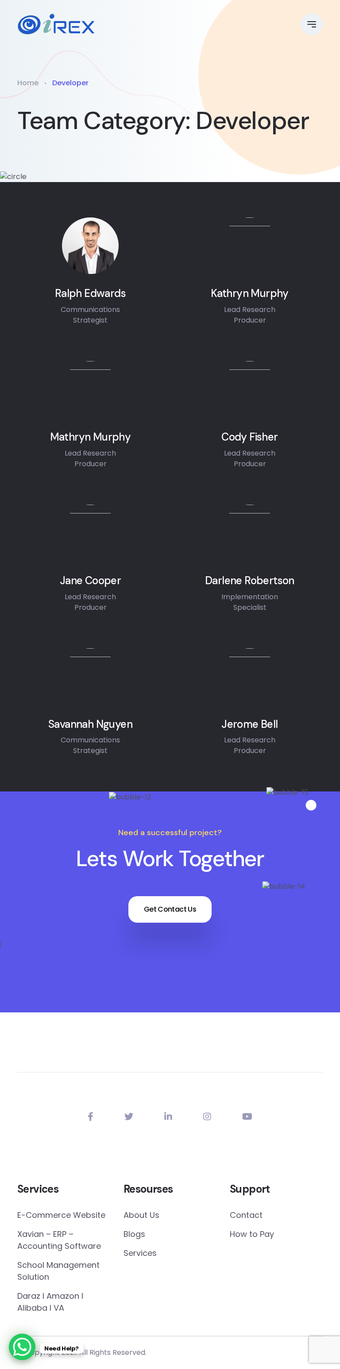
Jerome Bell (249, 724)
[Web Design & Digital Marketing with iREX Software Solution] (56, 24)
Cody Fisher (249, 437)
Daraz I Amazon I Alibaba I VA (50, 1301)
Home (28, 83)
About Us (141, 1215)
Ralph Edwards (90, 293)
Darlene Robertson (249, 580)
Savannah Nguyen (90, 724)
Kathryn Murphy (250, 293)
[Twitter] (128, 1117)
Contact (246, 1215)
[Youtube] (247, 1117)
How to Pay (252, 1234)
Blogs (134, 1234)
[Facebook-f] (90, 1117)
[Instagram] (207, 1117)
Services (140, 1253)
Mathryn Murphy (90, 437)
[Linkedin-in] (168, 1117)
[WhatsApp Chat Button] (22, 1347)
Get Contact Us (170, 909)
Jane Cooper (90, 580)
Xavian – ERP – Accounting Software (59, 1239)
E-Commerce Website (61, 1215)
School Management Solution (58, 1270)
